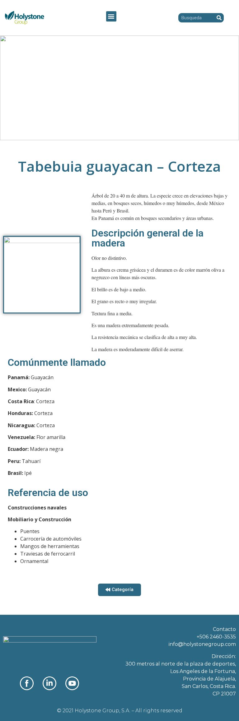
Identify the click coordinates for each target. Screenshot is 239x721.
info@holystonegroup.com (202, 644)
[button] (111, 16)
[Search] (219, 17)
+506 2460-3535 (216, 637)
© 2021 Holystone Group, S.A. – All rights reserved (119, 711)
